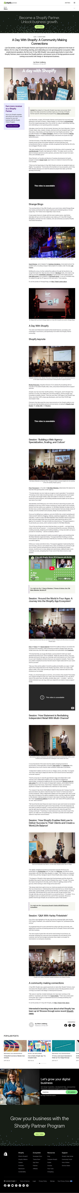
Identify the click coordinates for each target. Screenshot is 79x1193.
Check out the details (63, 113)
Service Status (66, 1165)
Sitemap (52, 1181)
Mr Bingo (58, 273)
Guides (49, 1162)
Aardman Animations (54, 264)
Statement (66, 765)
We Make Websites (52, 488)
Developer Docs (37, 1156)
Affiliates (35, 1168)
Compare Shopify (52, 1159)
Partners (35, 1165)
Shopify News (41, 36)
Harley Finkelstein (48, 133)
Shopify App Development (35, 1053)
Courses (49, 1165)
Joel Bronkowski (33, 151)
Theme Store (36, 1159)
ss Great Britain (68, 121)
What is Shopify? (23, 1156)
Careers (20, 1162)
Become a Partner (12, 126)
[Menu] (74, 3)
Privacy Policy (43, 1181)
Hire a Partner (65, 1162)
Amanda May (42, 871)
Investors (21, 1165)
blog (35, 36)
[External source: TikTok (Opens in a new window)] (20, 1185)
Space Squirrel (45, 646)
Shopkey (48, 406)
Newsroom (21, 1168)
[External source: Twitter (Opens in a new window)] (69, 1025)
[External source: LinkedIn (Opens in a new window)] (73, 1025)
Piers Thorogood (34, 488)
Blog (48, 1156)
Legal (34, 1181)
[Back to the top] (5, 1154)
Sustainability (22, 1171)
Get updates (71, 1092)
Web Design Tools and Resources (13, 1053)
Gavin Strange (33, 264)
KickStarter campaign (46, 274)
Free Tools (50, 1168)
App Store (36, 1162)
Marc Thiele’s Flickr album (61, 1003)
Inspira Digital (54, 996)
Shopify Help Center (67, 1156)
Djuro (35, 646)
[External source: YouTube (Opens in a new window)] (12, 1185)
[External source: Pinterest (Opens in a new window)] (27, 1185)
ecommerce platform (41, 798)
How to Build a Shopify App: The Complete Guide (37, 1056)
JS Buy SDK (39, 406)
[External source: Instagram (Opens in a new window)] (16, 1185)
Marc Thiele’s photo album (59, 281)
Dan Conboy (56, 765)
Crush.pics (70, 650)
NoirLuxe (59, 871)
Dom (30, 646)
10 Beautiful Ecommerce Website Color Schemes (14, 1056)
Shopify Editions (22, 1159)
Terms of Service (25, 1181)
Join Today (39, 27)
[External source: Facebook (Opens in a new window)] (65, 1025)
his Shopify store (54, 276)
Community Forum (67, 1159)
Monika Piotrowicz (34, 385)
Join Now (67, 2)
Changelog (50, 1171)
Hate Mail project (34, 276)
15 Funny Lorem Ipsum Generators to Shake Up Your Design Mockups (62, 1056)
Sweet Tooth (43, 160)
